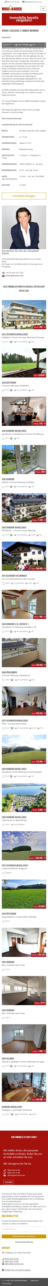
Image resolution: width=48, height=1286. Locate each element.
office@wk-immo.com (33, 2)
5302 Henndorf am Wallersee (14, 431)
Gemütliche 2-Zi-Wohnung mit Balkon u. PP (19, 627)
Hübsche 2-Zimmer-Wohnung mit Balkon (18, 482)
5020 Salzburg (8, 1058)
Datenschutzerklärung (24, 1242)
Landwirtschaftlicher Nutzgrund (14, 869)
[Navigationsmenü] (43, 8)
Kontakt (8, 1182)
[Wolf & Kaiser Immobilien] (12, 8)
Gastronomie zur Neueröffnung (14, 820)
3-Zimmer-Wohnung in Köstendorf (15, 386)
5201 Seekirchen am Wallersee (15, 334)
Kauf (35, 376)
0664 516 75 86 (14, 1173)
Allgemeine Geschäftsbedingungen (14, 1280)
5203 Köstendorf (9, 382)
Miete (36, 327)
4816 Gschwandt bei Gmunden (14, 575)
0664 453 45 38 (13, 2)
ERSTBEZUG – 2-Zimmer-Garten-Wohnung (19, 531)
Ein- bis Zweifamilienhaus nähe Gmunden (18, 579)
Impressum (35, 1280)
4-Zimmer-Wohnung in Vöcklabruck (16, 676)
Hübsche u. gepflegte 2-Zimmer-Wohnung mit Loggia (23, 1062)
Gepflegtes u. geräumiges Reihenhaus (17, 1110)
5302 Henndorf (8, 479)
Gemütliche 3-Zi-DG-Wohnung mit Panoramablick (21, 772)
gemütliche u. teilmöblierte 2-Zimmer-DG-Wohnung (22, 434)
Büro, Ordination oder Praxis (13, 965)
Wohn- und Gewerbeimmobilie (14, 724)
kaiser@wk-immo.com (15, 276)
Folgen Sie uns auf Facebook (18, 1270)
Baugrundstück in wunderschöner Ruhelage (19, 917)
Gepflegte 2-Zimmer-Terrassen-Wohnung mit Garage (23, 338)
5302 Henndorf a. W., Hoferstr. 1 (15, 624)
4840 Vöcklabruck (9, 672)
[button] (4, 1281)
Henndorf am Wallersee (12, 1107)
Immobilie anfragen (24, 195)
